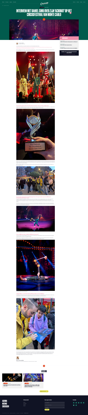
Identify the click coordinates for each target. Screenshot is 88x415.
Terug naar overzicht (6, 5)
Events (24, 402)
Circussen (5, 406)
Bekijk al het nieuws (43, 391)
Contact (24, 404)
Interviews (42, 7)
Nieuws (4, 403)
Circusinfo (24, 403)
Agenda (4, 400)
